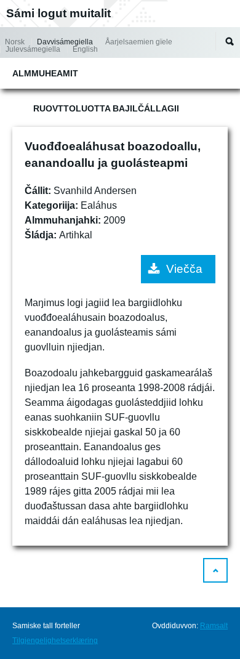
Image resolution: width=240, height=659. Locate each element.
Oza (229, 41)
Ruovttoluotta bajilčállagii (106, 108)
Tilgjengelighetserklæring (55, 640)
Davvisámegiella (65, 42)
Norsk (15, 42)
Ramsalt (214, 625)
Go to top (215, 570)
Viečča (184, 268)
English (85, 49)
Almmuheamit (45, 73)
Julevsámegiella (33, 49)
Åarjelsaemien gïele (138, 42)
